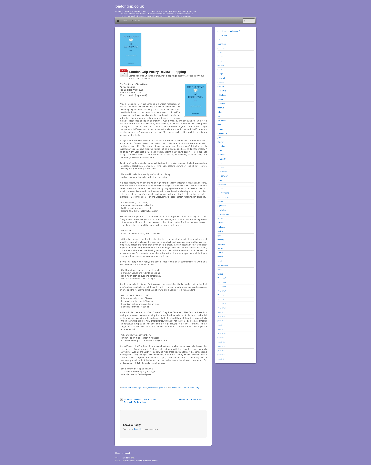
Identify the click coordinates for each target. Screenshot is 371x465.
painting (221, 167)
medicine (221, 146)
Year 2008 (222, 282)
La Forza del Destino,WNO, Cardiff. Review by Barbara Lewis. (140, 400)
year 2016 (221, 316)
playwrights (222, 184)
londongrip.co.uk (123, 458)
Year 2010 (222, 291)
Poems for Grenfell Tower (190, 399)
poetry (197, 388)
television (221, 248)
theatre (220, 257)
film (219, 116)
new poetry (135, 20)
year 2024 (221, 350)
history (220, 129)
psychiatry (221, 206)
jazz (219, 137)
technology (222, 244)
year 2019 (221, 329)
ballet (220, 52)
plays (220, 180)
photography (223, 176)
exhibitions (222, 95)
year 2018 (163, 388)
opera (220, 163)
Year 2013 (222, 304)
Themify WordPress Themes (146, 461)
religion (220, 218)
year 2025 (221, 355)
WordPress (129, 461)
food (219, 125)
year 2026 (221, 359)
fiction (220, 112)
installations (222, 133)
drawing (221, 82)
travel (220, 261)
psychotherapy (223, 214)
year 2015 (221, 312)
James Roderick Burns (186, 388)
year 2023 (221, 346)
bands (220, 57)
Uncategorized (223, 265)
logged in (138, 429)
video (220, 269)
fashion (220, 99)
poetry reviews (153, 388)
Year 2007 (222, 278)
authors (220, 48)
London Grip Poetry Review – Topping (157, 72)
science (221, 223)
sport (219, 235)
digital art (221, 78)
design (220, 74)
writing (220, 274)
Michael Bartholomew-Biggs (131, 388)
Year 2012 (222, 299)
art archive (222, 44)
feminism (221, 104)
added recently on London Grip (230, 31)
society (220, 231)
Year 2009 (222, 287)
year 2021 (221, 338)
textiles (220, 252)
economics (222, 91)
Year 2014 (222, 308)
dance (220, 69)
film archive (222, 121)
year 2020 (221, 333)
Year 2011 (221, 295)
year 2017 (221, 321)
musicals (221, 155)
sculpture (221, 227)
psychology (222, 210)
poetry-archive (223, 197)
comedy (221, 65)
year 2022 (221, 342)
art (219, 40)
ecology (221, 86)
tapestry (221, 240)
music (220, 150)
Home (118, 20)
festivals (221, 108)
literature (221, 142)
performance (223, 172)
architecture (222, 35)
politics (220, 201)
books (145, 388)
